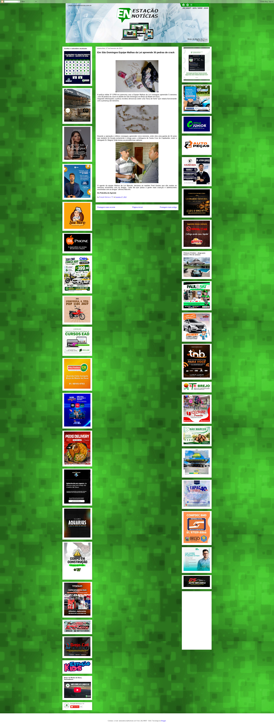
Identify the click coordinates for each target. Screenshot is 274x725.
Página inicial (137, 207)
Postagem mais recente (106, 207)
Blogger (163, 721)
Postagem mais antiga (168, 207)
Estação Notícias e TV (106, 197)
